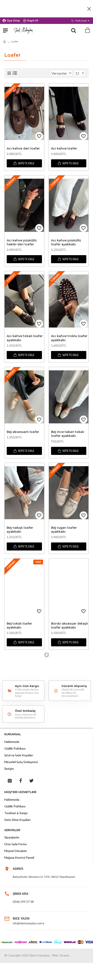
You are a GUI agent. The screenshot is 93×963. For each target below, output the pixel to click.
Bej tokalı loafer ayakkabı (19, 625)
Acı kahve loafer (64, 148)
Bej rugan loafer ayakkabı (64, 530)
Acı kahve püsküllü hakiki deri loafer (22, 242)
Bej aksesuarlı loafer (23, 432)
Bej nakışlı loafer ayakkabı (20, 530)
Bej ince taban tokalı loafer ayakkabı (67, 434)
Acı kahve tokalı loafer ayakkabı (25, 338)
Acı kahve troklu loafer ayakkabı (69, 338)
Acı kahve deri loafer (23, 148)
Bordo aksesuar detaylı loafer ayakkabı (69, 625)
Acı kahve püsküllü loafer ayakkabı (66, 242)
